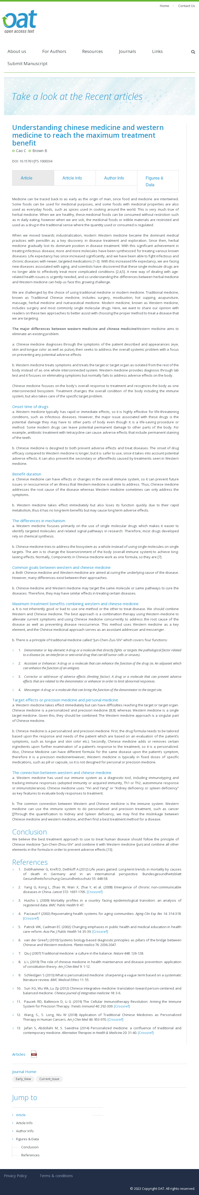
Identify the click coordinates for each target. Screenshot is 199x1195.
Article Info (72, 178)
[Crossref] (95, 891)
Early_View (23, 1079)
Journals (127, 51)
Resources (92, 51)
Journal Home (24, 1071)
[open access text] (19, 21)
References (30, 1155)
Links (157, 51)
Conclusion (30, 1147)
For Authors (54, 51)
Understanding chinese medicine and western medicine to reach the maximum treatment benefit (88, 135)
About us (17, 51)
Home (164, 5)
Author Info (114, 178)
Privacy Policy (15, 1175)
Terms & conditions (56, 1175)
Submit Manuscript (27, 63)
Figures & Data (155, 181)
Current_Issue (49, 1079)
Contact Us (186, 5)
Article (26, 178)
